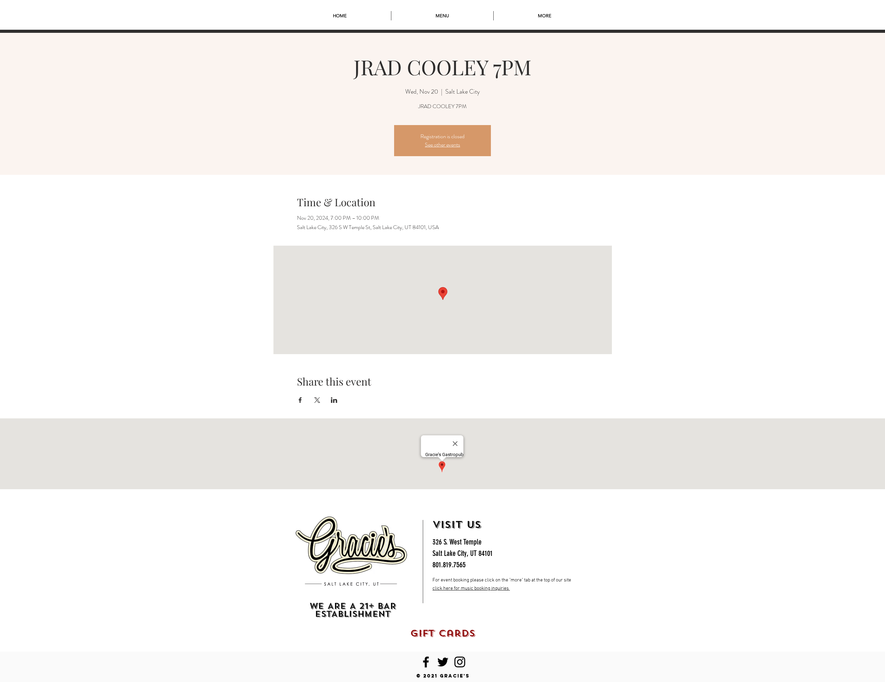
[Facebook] (426, 662)
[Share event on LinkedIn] (334, 400)
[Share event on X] (317, 400)
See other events (442, 145)
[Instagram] (460, 662)
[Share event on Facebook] (300, 400)
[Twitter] (443, 662)
